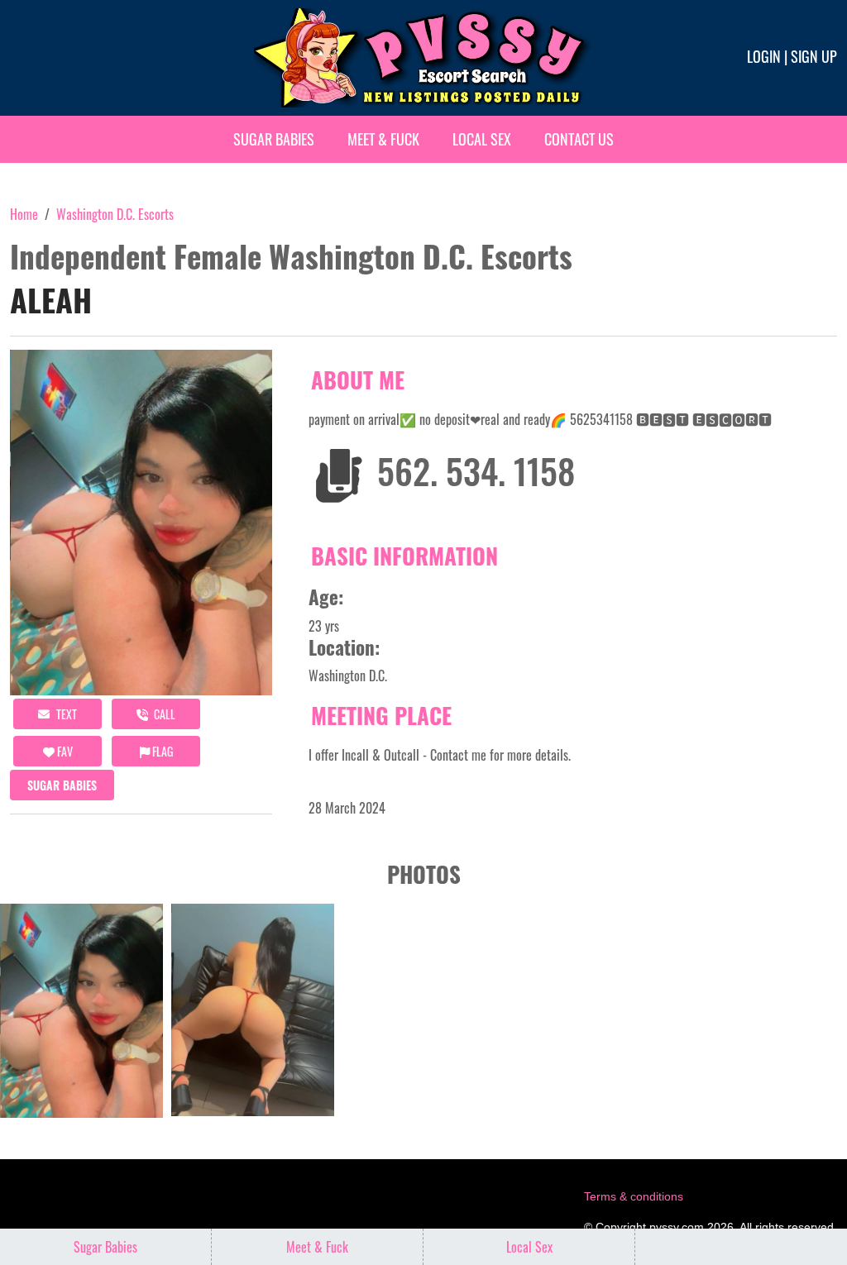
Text (65, 714)
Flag (161, 751)
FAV (64, 751)
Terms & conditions (633, 1196)
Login (764, 56)
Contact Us (579, 139)
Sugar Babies (273, 139)
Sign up (814, 56)
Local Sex (481, 139)
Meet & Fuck (383, 139)
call (163, 714)
